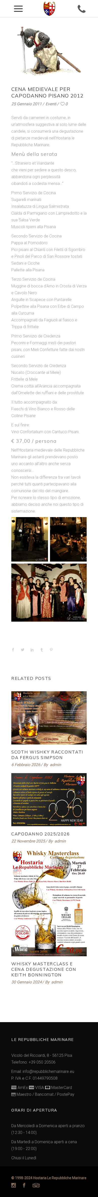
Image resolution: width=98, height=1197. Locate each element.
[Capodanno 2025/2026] (49, 799)
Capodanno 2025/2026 (40, 833)
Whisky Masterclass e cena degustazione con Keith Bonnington (43, 969)
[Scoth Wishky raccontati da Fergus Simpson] (49, 717)
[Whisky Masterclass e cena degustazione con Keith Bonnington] (49, 903)
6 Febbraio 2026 (25, 764)
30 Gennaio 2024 (26, 982)
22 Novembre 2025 (28, 841)
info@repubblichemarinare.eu (48, 1071)
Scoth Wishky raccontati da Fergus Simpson (47, 754)
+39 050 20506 (42, 1062)
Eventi (50, 104)
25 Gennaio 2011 (26, 104)
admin (55, 764)
